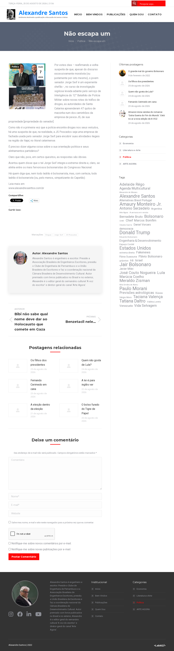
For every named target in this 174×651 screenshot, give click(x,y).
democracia (126, 228)
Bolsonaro (153, 216)
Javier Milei (126, 268)
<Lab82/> (160, 645)
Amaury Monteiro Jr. (140, 204)
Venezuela (126, 305)
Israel (139, 260)
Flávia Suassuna (128, 256)
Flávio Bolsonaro (150, 256)
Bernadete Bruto (131, 216)
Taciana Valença (148, 296)
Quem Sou (100, 609)
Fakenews (143, 252)
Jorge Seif (58, 235)
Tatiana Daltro (132, 301)
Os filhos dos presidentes (39, 362)
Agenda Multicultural (134, 188)
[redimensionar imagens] (17, 366)
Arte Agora (123, 212)
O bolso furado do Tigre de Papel (90, 409)
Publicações (101, 602)
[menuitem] (78, 14)
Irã (131, 260)
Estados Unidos (135, 248)
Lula (161, 272)
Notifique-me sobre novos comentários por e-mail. (41, 543)
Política (15, 67)
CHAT (121, 221)
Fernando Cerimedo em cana (39, 385)
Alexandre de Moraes (128, 192)
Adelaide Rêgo (131, 184)
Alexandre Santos (137, 196)
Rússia (159, 293)
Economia (128, 143)
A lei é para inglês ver (88, 382)
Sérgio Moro (125, 297)
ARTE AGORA (129, 164)
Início (97, 589)
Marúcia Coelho (131, 276)
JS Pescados (71, 235)
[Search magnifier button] (134, 3)
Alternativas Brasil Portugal (135, 200)
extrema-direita (127, 252)
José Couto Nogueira (137, 272)
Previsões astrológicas (136, 293)
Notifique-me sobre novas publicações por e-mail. (41, 549)
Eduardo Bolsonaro (128, 237)
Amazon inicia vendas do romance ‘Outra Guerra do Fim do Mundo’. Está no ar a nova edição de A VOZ (146, 115)
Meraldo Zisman (134, 280)
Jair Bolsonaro (135, 264)
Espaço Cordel (126, 244)
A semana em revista (139, 212)
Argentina (156, 208)
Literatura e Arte (132, 150)
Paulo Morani (133, 288)
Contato (99, 616)
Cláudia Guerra (125, 225)
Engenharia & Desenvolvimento (140, 240)
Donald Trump (134, 232)
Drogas (48, 235)
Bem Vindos (101, 595)
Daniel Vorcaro (142, 224)
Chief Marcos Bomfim (141, 220)
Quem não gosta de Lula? (91, 362)
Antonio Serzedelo (134, 208)
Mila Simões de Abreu (128, 285)
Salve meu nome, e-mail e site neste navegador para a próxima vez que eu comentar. (53, 522)
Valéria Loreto (154, 301)
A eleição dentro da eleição (40, 407)
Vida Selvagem (145, 305)
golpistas (123, 261)
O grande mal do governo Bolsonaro (146, 71)
